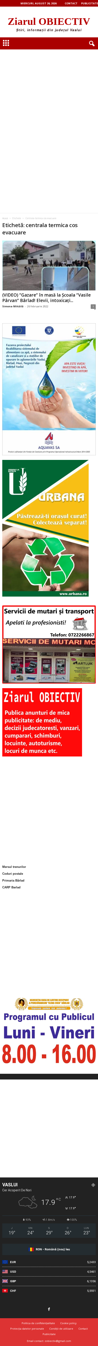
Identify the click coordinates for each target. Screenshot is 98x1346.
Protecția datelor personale (27, 1328)
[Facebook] (49, 1310)
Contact (71, 3)
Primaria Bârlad (13, 880)
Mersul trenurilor (14, 867)
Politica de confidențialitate (38, 1323)
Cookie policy (68, 1323)
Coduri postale (12, 873)
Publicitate (89, 3)
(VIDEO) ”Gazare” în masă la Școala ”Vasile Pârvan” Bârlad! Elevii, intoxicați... (46, 297)
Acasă (5, 218)
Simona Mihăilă (12, 306)
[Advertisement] (49, 78)
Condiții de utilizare (61, 1328)
